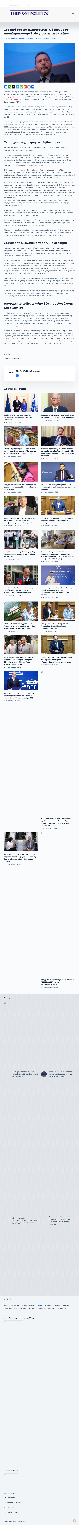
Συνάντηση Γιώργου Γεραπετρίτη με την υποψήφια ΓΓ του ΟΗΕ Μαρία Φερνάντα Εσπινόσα (19, 417)
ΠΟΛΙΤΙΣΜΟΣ (51, 1308)
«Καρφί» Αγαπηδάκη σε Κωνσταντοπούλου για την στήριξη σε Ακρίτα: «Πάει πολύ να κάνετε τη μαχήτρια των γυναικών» (20, 451)
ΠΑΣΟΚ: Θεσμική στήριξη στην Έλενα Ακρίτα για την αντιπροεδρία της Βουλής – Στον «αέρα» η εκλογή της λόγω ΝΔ (20, 626)
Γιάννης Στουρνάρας (11, 99)
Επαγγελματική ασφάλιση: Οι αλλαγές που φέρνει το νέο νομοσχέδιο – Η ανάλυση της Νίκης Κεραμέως (20, 487)
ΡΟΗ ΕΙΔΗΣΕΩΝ (15, 1305)
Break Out (23, 1308)
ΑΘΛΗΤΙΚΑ (66, 1305)
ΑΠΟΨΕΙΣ (31, 1308)
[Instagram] (10, 1299)
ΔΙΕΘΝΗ (31, 1305)
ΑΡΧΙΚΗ (6, 1305)
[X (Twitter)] (7, 1299)
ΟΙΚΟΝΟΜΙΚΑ (48, 1305)
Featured (46, 38)
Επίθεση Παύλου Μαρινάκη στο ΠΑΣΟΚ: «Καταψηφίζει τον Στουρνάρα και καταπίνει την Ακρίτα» (58, 487)
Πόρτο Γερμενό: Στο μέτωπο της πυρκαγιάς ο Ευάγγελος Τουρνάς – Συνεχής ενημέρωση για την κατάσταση (61, 1220)
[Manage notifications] (74, 1520)
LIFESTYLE (57, 1305)
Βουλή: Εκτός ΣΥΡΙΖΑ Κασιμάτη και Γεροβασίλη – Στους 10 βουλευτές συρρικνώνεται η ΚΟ (54, 626)
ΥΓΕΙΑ (15, 1308)
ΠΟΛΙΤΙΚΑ (53, 38)
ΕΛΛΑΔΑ (24, 1305)
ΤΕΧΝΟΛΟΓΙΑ (8, 1308)
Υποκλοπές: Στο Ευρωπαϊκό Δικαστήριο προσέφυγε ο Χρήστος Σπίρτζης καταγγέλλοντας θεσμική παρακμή (19, 590)
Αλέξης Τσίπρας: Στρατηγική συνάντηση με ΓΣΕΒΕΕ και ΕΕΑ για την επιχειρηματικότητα (57, 982)
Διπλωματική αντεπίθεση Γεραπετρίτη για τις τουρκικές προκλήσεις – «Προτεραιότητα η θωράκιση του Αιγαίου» (57, 659)
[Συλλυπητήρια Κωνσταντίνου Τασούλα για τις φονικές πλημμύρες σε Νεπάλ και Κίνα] (58, 402)
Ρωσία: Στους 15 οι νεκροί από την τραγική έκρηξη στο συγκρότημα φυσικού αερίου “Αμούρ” (61, 1074)
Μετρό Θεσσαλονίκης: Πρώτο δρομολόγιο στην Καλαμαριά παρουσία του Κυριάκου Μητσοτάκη (20, 554)
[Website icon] (17, 375)
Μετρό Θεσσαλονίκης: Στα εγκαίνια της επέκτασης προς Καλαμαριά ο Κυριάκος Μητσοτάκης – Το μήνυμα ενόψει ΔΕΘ (19, 695)
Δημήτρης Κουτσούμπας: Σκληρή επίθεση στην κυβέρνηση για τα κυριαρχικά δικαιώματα (57, 520)
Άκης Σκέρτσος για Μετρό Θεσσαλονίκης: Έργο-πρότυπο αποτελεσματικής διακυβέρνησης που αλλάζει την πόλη (20, 520)
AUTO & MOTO (62, 1308)
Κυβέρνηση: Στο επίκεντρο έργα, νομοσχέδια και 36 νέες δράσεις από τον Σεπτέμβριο (25, 1074)
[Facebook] (4, 1299)
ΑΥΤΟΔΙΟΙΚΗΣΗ (41, 1308)
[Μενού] (73, 13)
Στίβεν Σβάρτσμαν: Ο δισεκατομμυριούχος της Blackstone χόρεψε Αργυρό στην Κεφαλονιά (24, 1220)
